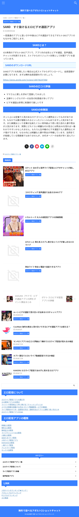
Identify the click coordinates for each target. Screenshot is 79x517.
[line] (47, 146)
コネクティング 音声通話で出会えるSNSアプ (43, 192)
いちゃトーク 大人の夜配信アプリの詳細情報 (44, 217)
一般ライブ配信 (7, 445)
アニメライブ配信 (8, 447)
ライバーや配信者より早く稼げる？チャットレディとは (22, 404)
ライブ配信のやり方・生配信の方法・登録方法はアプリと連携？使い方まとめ (30, 409)
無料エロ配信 (6, 427)
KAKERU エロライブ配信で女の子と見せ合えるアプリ (36, 370)
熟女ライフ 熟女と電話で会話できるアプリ (43, 266)
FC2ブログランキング (10, 495)
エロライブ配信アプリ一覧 (13, 154)
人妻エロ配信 (6, 435)
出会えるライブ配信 (9, 437)
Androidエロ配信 (8, 442)
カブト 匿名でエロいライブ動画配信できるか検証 (34, 355)
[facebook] (32, 146)
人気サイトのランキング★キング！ (15, 490)
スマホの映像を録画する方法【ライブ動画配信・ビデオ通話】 (25, 407)
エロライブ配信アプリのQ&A (12, 412)
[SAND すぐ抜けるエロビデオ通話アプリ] (42, 146)
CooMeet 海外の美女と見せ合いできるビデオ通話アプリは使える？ (41, 326)
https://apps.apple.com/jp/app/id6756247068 (25, 79)
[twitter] (27, 146)
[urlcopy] (52, 146)
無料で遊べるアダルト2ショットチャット (39, 10)
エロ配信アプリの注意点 (11, 402)
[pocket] (37, 146)
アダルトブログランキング (11, 493)
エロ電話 (5, 498)
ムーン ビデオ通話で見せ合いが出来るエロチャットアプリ (37, 312)
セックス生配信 (7, 450)
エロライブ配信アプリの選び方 (13, 399)
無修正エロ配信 (7, 430)
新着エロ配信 (6, 425)
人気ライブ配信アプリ (10, 440)
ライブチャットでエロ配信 (11, 432)
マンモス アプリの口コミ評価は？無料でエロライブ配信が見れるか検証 (43, 341)
